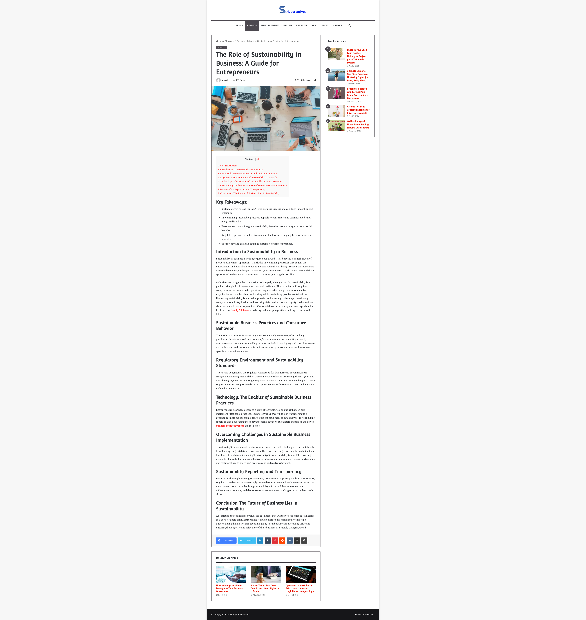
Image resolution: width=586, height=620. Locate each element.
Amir (224, 80)
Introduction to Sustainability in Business (240, 169)
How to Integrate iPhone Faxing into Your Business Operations (229, 588)
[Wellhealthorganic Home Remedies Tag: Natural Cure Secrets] (336, 125)
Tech (325, 25)
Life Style (301, 25)
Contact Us (338, 25)
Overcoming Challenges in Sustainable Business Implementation (252, 185)
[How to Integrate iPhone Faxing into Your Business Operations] (231, 574)
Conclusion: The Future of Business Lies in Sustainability (249, 193)
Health (287, 25)
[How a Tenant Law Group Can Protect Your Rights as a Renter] (266, 574)
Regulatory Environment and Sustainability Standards (247, 177)
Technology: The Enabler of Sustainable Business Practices (250, 181)
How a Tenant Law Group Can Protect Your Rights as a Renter (265, 588)
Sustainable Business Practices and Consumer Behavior (248, 173)
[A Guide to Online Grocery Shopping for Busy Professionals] (336, 111)
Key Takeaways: (227, 165)
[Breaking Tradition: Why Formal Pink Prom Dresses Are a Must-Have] (336, 93)
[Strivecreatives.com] (293, 10)
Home (239, 25)
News (314, 25)
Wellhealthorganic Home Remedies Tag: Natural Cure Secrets (358, 124)
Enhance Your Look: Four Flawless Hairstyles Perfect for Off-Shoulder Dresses (357, 56)
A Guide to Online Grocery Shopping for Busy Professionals (358, 109)
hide (258, 159)
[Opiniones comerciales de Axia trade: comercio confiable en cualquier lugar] (301, 574)
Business (252, 25)
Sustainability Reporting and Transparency (241, 189)
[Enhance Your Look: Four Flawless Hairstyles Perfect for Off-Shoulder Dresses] (336, 54)
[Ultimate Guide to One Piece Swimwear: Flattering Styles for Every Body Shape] (336, 75)
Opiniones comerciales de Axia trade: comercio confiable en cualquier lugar (300, 588)
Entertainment (270, 25)
